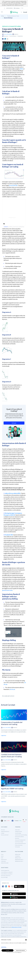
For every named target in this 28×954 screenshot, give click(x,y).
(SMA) (21, 69)
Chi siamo (3, 829)
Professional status (18, 845)
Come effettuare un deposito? (7, 872)
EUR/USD (14, 185)
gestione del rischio (7, 590)
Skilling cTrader (18, 857)
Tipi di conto (17, 829)
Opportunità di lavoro (5, 831)
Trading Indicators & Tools (13, 16)
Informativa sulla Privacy (5, 875)
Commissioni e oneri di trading (21, 834)
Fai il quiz (14, 423)
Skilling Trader (17, 854)
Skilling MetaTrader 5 (19, 861)
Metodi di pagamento (5, 870)
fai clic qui (12, 689)
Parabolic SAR (9, 535)
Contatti (2, 833)
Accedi (25, 12)
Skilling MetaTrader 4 (19, 859)
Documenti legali (4, 877)
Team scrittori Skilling (8, 34)
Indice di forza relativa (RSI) (12, 493)
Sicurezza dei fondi (4, 834)
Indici (2, 857)
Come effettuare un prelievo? (6, 873)
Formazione (17, 846)
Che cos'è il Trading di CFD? (20, 840)
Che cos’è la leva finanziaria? (20, 843)
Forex (10, 185)
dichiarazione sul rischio (16, 927)
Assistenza (17, 8)
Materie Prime (4, 859)
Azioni (2, 856)
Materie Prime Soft (4, 862)
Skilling (2, 16)
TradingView (17, 856)
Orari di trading (18, 833)
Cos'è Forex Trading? (19, 841)
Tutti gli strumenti (18, 831)
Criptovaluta (3, 861)
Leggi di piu (3, 735)
